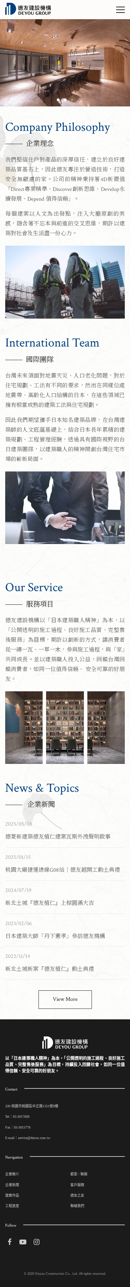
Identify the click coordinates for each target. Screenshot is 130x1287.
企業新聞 (12, 1185)
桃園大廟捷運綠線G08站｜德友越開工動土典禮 (62, 870)
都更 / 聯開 (78, 1174)
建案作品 (12, 1195)
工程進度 (12, 1206)
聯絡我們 (77, 1206)
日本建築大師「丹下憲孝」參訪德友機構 (55, 936)
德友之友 (77, 1195)
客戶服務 (77, 1185)
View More (65, 999)
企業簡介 (12, 1174)
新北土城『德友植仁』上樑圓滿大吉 (49, 903)
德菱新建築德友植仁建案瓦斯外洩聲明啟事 (58, 837)
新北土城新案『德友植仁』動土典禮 (49, 969)
